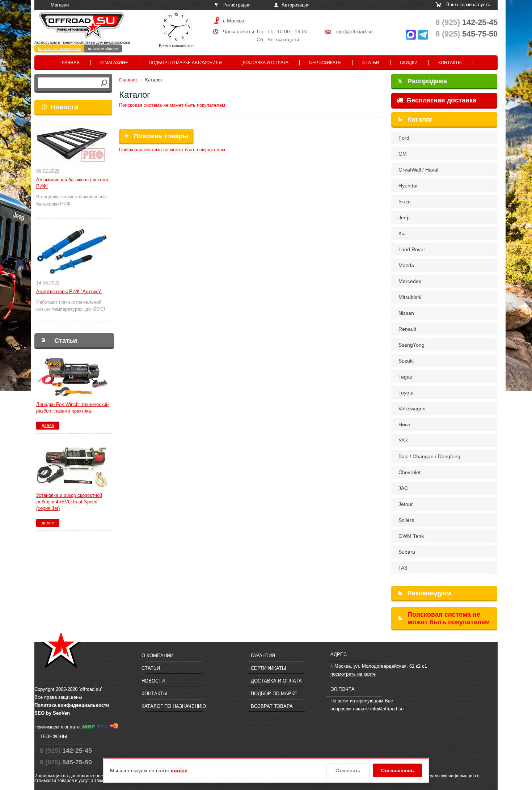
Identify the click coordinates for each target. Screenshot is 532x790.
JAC (403, 488)
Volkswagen (412, 408)
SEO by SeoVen (52, 713)
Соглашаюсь (397, 770)
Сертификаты (325, 62)
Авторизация (295, 5)
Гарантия (263, 655)
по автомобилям (103, 48)
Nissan (406, 313)
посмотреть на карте (353, 674)
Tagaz (405, 377)
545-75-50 (466, 33)
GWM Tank (411, 536)
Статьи (370, 62)
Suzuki (406, 361)
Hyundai (407, 186)
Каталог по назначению (59, 48)
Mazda (406, 265)
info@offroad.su (354, 31)
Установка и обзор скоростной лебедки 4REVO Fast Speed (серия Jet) (69, 502)
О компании (157, 655)
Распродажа (422, 81)
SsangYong (411, 345)
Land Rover (411, 249)
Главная (69, 62)
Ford (403, 138)
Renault (407, 329)
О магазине (114, 62)
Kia (402, 233)
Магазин (60, 5)
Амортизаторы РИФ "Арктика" (69, 291)
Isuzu (404, 201)
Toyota (406, 393)
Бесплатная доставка (440, 100)
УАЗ (403, 440)
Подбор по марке (274, 693)
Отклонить (347, 770)
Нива (404, 424)
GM (402, 154)
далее (48, 425)
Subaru (406, 552)
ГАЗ (402, 568)
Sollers (406, 520)
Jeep (404, 217)
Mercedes (409, 281)
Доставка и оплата (265, 62)
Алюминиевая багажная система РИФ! (72, 183)
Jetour (405, 504)
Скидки (409, 62)
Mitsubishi (409, 297)
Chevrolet (409, 472)
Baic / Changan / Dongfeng (429, 456)
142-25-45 (466, 22)
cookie (179, 770)
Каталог (420, 119)
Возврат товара (272, 706)
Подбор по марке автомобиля (185, 62)
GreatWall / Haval (418, 170)
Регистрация (236, 5)
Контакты (450, 62)
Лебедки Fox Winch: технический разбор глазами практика (72, 408)
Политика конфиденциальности (71, 705)
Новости (64, 107)
